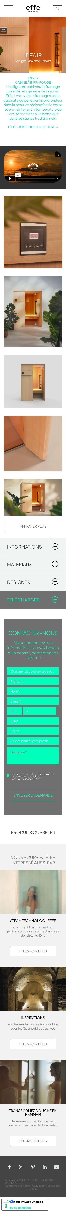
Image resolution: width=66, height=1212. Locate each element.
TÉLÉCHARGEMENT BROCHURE (31, 127)
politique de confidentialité (35, 773)
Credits (33, 1188)
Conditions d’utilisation (17, 1185)
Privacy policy (37, 1185)
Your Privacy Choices (28, 1201)
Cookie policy (53, 1185)
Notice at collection (17, 1207)
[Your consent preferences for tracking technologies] (6, 1206)
